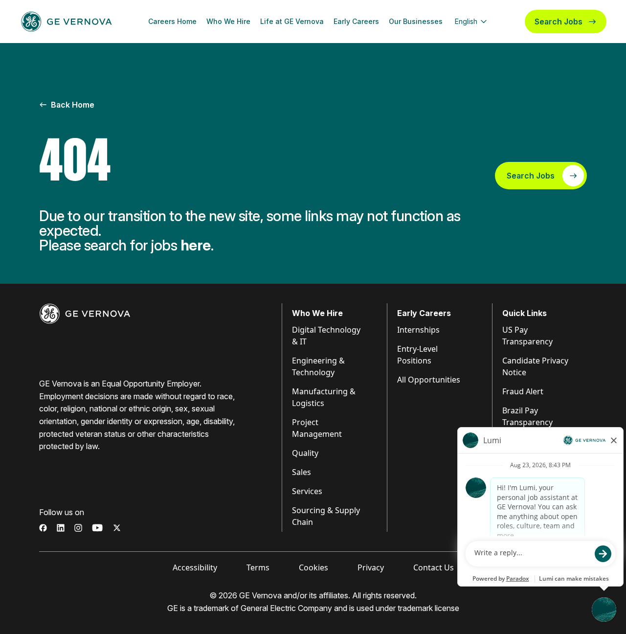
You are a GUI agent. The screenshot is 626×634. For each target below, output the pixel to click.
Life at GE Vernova (292, 21)
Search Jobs (558, 21)
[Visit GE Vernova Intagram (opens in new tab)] (78, 528)
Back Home (72, 105)
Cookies (313, 567)
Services (307, 491)
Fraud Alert (522, 391)
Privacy (371, 567)
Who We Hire (228, 21)
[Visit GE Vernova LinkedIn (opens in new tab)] (61, 528)
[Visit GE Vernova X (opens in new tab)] (117, 528)
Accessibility (195, 567)
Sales (301, 472)
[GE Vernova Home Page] (66, 21)
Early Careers (356, 21)
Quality (305, 453)
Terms (257, 567)
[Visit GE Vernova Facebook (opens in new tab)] (43, 528)
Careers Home (172, 21)
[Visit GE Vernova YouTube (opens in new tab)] (97, 528)
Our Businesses (416, 21)
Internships (418, 329)
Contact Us (433, 567)
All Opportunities (428, 379)
